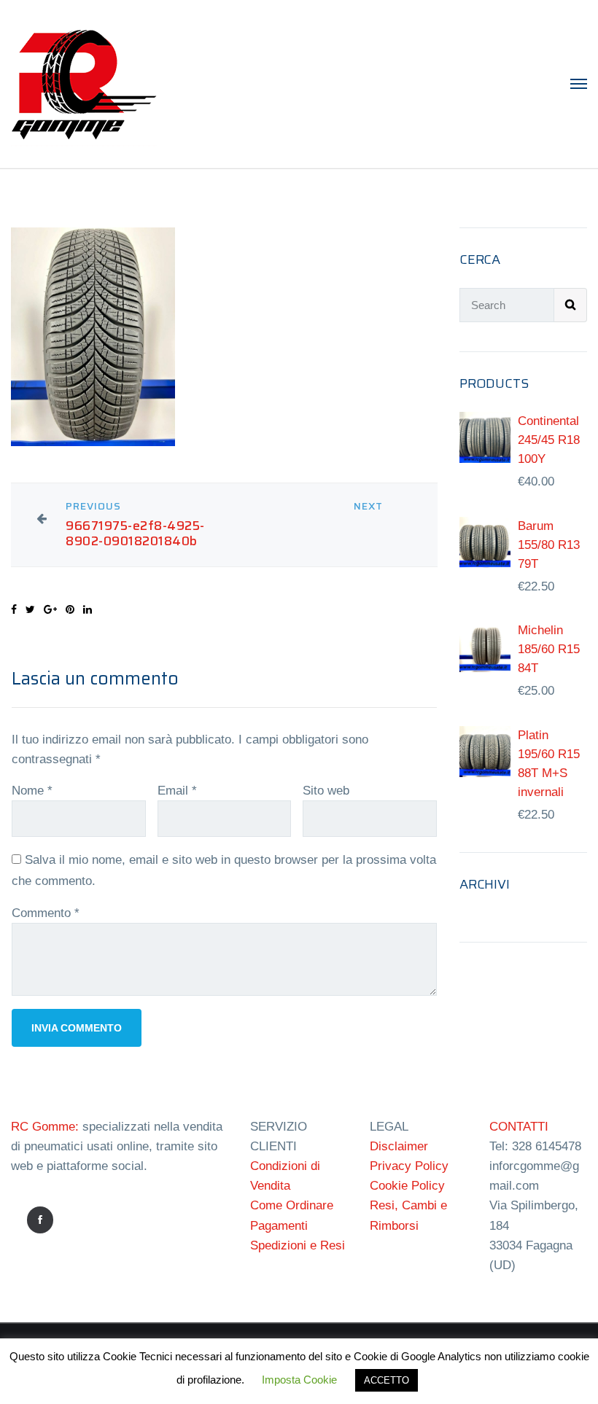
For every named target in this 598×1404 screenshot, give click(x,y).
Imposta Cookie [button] (299, 1379)
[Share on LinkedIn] (87, 609)
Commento (45, 913)
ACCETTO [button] (386, 1380)
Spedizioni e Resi (297, 1245)
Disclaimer (399, 1146)
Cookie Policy (407, 1186)
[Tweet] (30, 609)
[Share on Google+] (50, 609)
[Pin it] (70, 609)
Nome (32, 790)
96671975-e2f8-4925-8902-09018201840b (135, 533)
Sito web (326, 790)
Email (177, 790)
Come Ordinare (291, 1205)
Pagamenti (279, 1226)
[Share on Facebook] (14, 609)
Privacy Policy (409, 1166)
